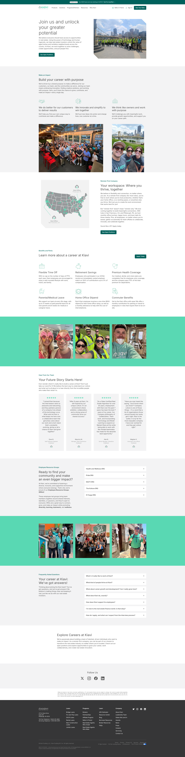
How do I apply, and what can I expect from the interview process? (110, 615)
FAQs (100, 725)
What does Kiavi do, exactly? (96, 596)
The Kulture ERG (92, 488)
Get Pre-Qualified (109, 2)
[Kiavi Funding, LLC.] (44, 7)
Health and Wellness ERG (95, 469)
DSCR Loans (70, 717)
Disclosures (143, 742)
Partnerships (87, 715)
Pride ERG (89, 475)
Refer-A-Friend (87, 720)
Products (54, 8)
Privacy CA (129, 742)
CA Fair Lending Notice (114, 744)
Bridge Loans (70, 712)
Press (117, 725)
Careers (118, 728)
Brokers (85, 712)
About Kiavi (119, 712)
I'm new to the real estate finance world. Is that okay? (106, 609)
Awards (118, 720)
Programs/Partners (73, 8)
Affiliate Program (88, 717)
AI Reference (126, 744)
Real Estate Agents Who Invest (89, 724)
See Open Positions (46, 55)
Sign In (130, 8)
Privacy (122, 742)
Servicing (119, 731)
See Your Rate (140, 8)
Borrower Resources (105, 720)
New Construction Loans (72, 724)
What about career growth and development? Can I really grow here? (111, 589)
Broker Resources (104, 723)
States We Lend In (121, 717)
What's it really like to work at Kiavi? (99, 576)
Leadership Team (121, 715)
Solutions (62, 8)
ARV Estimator (103, 712)
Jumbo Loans (70, 727)
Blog (100, 717)
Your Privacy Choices (137, 744)
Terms (116, 742)
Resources (84, 8)
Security (136, 742)
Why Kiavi (93, 8)
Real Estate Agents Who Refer (89, 728)
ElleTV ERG (90, 482)
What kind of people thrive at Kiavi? (99, 582)
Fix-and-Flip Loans (72, 715)
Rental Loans (70, 720)
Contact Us (119, 733)
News (117, 723)
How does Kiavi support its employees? (100, 602)
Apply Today (140, 256)
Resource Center (104, 715)
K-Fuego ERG (91, 495)
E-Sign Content (102, 744)
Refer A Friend (119, 8)
